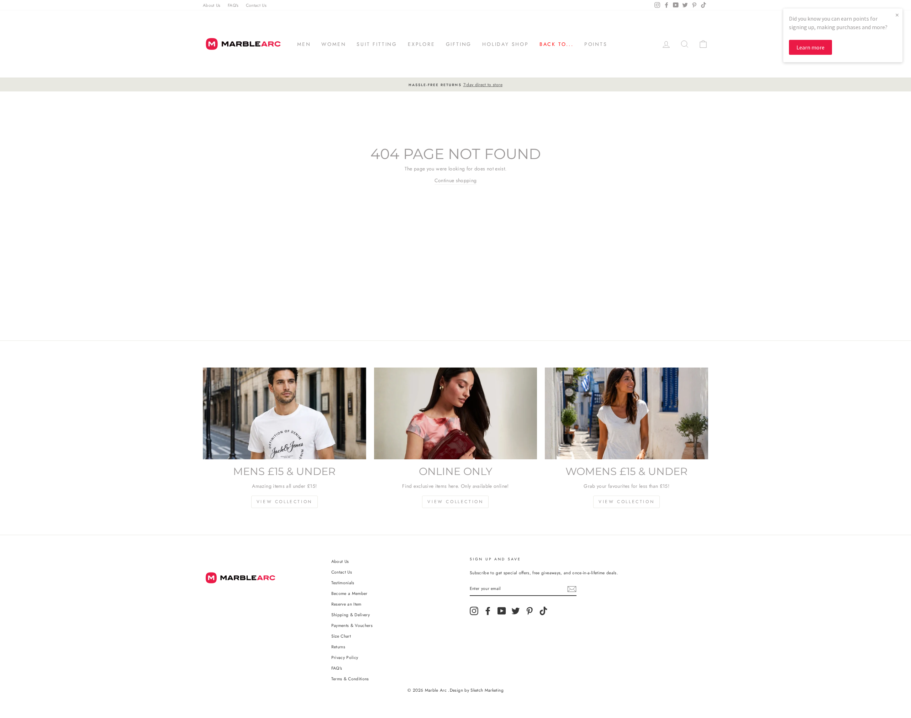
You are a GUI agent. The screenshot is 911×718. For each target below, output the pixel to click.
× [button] (897, 14)
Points (595, 44)
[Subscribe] (571, 589)
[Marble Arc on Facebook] (488, 611)
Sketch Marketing (487, 690)
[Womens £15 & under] (626, 413)
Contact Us (256, 5)
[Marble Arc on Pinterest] (529, 611)
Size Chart (341, 636)
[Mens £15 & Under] (284, 413)
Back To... (556, 44)
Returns (338, 647)
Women (333, 44)
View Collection (284, 501)
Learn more (810, 47)
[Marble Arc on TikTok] (543, 611)
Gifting (459, 44)
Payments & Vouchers (352, 625)
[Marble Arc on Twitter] (515, 611)
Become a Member (349, 593)
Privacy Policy (344, 657)
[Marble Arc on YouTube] (501, 611)
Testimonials (342, 583)
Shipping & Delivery (350, 615)
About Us (212, 5)
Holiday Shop (505, 44)
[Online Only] (455, 413)
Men (304, 44)
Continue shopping (456, 180)
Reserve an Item (346, 604)
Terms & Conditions (350, 679)
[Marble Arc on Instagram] (474, 611)
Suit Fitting (377, 44)
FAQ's (233, 5)
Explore (421, 44)
